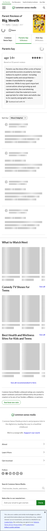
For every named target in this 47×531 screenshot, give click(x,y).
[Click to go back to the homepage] (24, 7)
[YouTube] (6, 473)
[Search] (43, 488)
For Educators (16, 2)
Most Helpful (17, 118)
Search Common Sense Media (13, 484)
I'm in (40, 503)
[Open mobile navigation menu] (4, 8)
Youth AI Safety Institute (30, 2)
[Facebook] (10, 473)
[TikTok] (17, 473)
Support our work (32, 433)
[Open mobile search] (44, 8)
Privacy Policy (18, 525)
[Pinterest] (14, 473)
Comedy (15, 25)
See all (42, 286)
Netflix (8, 25)
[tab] (8, 39)
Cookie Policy (8, 522)
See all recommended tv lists (23, 382)
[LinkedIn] (21, 473)
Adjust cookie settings (12, 527)
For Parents (6, 2)
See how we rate (11, 402)
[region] (23, 520)
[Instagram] (3, 473)
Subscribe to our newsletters (13, 498)
